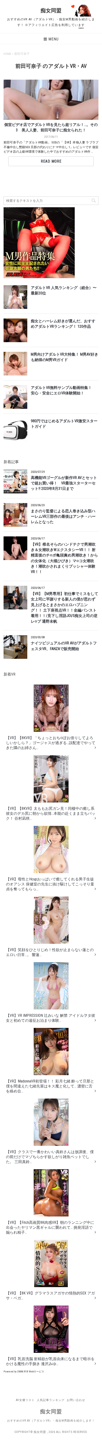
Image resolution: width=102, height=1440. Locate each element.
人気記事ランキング (51, 1400)
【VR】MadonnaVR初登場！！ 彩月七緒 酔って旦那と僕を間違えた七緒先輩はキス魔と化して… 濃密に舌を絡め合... (50, 1086)
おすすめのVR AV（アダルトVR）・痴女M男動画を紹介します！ (51, 1420)
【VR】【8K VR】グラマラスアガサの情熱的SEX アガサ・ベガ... (50, 1295)
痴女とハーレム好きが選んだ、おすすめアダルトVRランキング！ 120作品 (63, 324)
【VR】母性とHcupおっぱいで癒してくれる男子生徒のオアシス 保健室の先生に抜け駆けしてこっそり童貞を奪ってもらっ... (50, 884)
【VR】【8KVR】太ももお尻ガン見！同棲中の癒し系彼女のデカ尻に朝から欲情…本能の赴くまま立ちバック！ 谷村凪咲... (50, 813)
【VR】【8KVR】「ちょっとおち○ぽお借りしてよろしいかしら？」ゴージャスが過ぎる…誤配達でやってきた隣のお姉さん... (50, 743)
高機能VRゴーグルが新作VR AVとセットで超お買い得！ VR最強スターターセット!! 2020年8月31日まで (64, 483)
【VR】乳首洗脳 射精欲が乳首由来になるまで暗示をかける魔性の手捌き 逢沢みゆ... (50, 1361)
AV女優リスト (25, 1400)
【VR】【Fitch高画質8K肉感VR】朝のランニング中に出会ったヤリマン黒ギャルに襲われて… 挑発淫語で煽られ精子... (50, 1227)
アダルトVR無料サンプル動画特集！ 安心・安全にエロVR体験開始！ (63, 390)
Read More (51, 161)
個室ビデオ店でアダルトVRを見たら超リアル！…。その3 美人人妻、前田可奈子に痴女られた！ (51, 127)
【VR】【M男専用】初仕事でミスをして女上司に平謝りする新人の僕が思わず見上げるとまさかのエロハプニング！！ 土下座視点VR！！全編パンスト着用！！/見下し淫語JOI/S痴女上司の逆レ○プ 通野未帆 (64, 608)
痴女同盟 (51, 10)
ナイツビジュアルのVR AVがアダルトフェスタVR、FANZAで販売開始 (64, 646)
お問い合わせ (76, 1400)
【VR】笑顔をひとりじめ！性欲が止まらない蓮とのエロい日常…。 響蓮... (50, 952)
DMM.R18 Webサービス (30, 1371)
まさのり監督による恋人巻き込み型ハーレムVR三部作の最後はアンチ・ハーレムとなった (63, 516)
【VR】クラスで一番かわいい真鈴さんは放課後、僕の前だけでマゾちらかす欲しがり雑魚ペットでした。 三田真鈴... (50, 1157)
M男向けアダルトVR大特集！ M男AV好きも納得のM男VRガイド (64, 357)
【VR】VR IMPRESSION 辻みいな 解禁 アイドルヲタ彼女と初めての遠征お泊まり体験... (50, 1018)
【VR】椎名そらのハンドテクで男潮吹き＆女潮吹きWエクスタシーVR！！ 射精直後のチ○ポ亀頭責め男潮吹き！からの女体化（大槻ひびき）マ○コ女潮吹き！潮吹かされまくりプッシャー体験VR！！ (64, 558)
